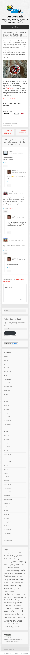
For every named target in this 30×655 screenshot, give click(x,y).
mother (12, 591)
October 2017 (7, 428)
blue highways (10, 565)
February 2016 (7, 454)
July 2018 (6, 394)
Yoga (19, 626)
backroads (6, 562)
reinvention (17, 605)
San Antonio (10, 614)
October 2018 (7, 382)
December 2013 (7, 529)
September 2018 (8, 386)
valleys (5, 623)
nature (23, 597)
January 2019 (7, 375)
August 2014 (7, 503)
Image (5, 36)
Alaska (19, 556)
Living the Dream (16, 589)
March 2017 (6, 439)
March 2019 (6, 367)
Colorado (8, 570)
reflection (10, 605)
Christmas (16, 567)
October (12, 602)
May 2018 (6, 401)
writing (10, 626)
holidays (21, 582)
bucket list (20, 565)
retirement (8, 608)
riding (15, 608)
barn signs (10, 562)
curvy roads (19, 570)
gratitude (11, 579)
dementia (6, 573)
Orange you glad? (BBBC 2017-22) (8, 132)
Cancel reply (6, 281)
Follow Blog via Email (12, 319)
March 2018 (6, 409)
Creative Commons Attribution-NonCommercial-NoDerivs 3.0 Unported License (13, 639)
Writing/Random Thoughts (10, 123)
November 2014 (7, 492)
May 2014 (6, 510)
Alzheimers (6, 559)
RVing (5, 614)
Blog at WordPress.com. (9, 649)
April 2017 (6, 435)
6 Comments (24, 36)
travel (9, 620)
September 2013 (8, 540)
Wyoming (16, 626)
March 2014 (6, 518)
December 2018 (7, 379)
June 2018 (6, 398)
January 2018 (7, 416)
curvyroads (15, 16)
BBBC (5, 125)
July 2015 (6, 465)
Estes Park (19, 573)
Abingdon (24, 553)
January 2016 (7, 458)
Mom (10, 591)
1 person (11, 208)
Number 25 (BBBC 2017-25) (22, 132)
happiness (20, 579)
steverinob (11, 239)
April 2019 (6, 364)
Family (6, 576)
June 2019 (6, 356)
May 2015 (6, 473)
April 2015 (6, 476)
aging (15, 556)
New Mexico (7, 600)
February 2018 (7, 413)
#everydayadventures (9, 553)
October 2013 (7, 537)
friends (22, 576)
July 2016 (6, 450)
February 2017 (7, 443)
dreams (13, 573)
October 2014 (7, 495)
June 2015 (6, 469)
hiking (10, 582)
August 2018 (7, 390)
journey (17, 585)
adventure (8, 555)
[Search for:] (15, 310)
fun (5, 579)
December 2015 (7, 461)
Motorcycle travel (21, 594)
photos (23, 602)
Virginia (9, 623)
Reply (5, 166)
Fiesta (10, 576)
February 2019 (7, 371)
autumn (21, 559)
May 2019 (6, 360)
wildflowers (18, 623)
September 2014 (8, 499)
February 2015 (7, 484)
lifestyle (7, 589)
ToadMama (9, 88)
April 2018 (6, 405)
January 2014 (7, 525)
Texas (18, 617)
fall (24, 573)
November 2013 (7, 533)
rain (4, 605)
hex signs (6, 582)
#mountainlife (18, 553)
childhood (11, 567)
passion (18, 602)
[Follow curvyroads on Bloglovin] (11, 344)
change (6, 567)
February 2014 (7, 522)
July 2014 (6, 507)
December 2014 (7, 488)
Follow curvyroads (9, 333)
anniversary (14, 559)
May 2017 (6, 431)
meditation (6, 591)
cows (13, 570)
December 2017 (7, 420)
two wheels (18, 621)
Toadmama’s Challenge (10, 99)
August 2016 (7, 446)
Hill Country (15, 582)
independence (9, 586)
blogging (22, 562)
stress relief (12, 617)
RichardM (11, 191)
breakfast (9, 125)
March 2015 (6, 480)
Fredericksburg (15, 576)
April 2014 (6, 514)
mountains (17, 597)
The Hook (11, 151)
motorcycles (10, 594)
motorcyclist (9, 597)
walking (13, 623)
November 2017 (7, 424)
